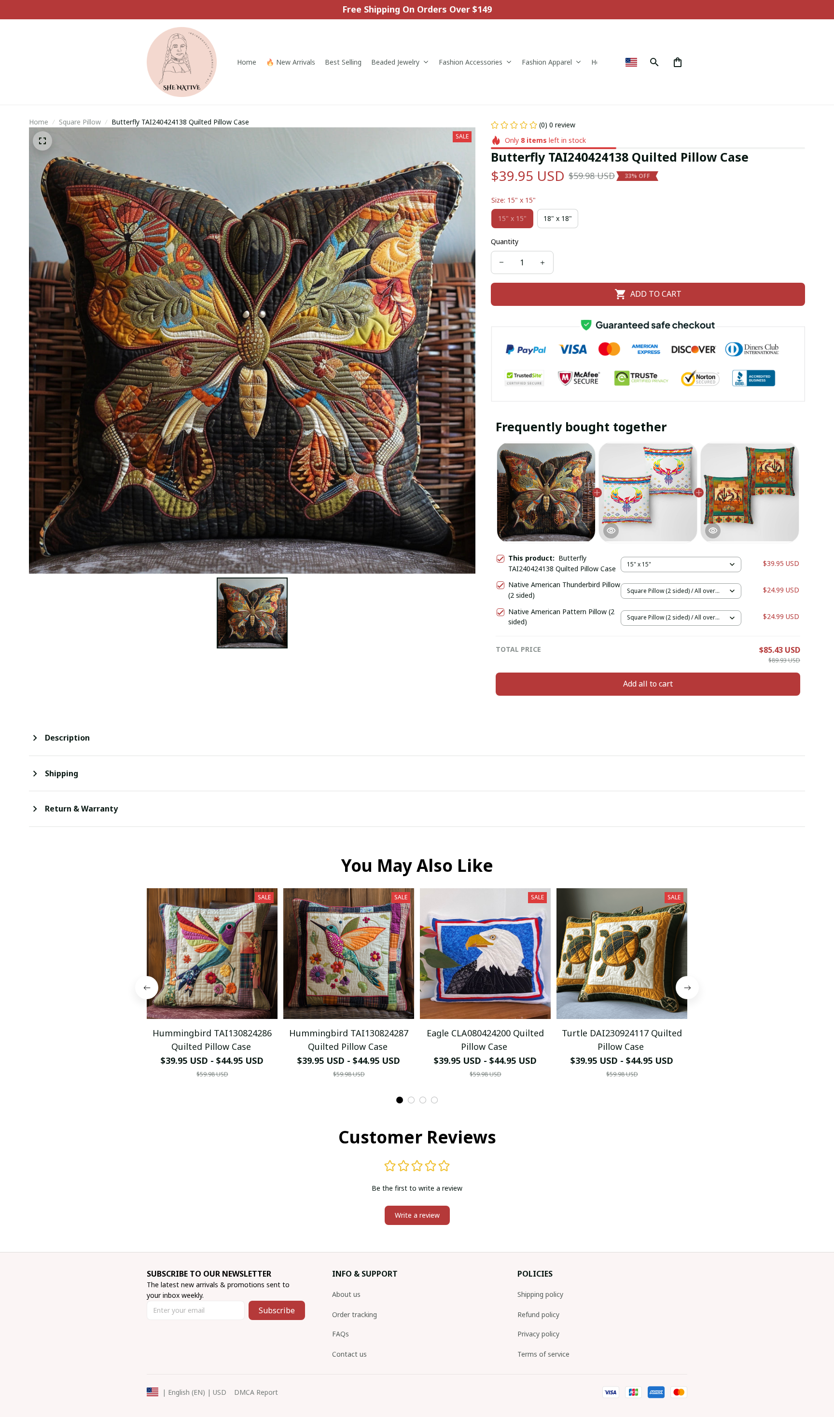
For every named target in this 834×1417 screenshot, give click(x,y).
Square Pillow (80, 121)
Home (38, 121)
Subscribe (277, 1310)
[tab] (400, 1100)
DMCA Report (256, 1392)
